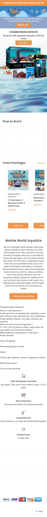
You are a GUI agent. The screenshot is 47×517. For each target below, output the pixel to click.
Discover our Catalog (23, 296)
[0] (42, 11)
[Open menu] (4, 12)
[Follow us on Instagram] (14, 487)
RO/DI (2, 363)
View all (40, 163)
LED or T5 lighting (7, 341)
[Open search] (31, 11)
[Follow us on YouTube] (24, 487)
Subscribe (24, 25)
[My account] (37, 11)
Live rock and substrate (10, 368)
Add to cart (18, 226)
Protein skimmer (7, 335)
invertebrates (39, 316)
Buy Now (23, 42)
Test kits (3, 357)
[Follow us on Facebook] (4, 487)
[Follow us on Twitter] (9, 487)
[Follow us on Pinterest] (19, 487)
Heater (3, 352)
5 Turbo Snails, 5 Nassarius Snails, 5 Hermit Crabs (16, 203)
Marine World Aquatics (14, 195)
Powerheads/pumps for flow (12, 346)
